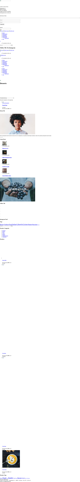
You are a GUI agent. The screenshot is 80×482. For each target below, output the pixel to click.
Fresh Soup (4, 446)
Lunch (3, 233)
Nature (30, 224)
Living (25, 224)
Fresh (7, 478)
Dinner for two (5, 148)
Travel (38, 224)
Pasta (16, 478)
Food (10, 224)
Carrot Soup (4, 469)
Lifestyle (20, 224)
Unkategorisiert (5, 235)
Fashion (6, 224)
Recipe (19, 478)
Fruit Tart (4, 105)
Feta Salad (4, 353)
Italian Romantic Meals (7, 157)
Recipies (34, 224)
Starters (3, 234)
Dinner (3, 231)
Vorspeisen (4, 236)
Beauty (2, 224)
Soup (26, 478)
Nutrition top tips (5, 166)
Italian (14, 224)
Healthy (10, 478)
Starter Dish (4, 260)
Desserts (3, 230)
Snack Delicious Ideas (6, 175)
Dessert (1, 478)
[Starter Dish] (11, 258)
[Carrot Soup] (11, 467)
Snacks (23, 478)
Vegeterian (28, 478)
